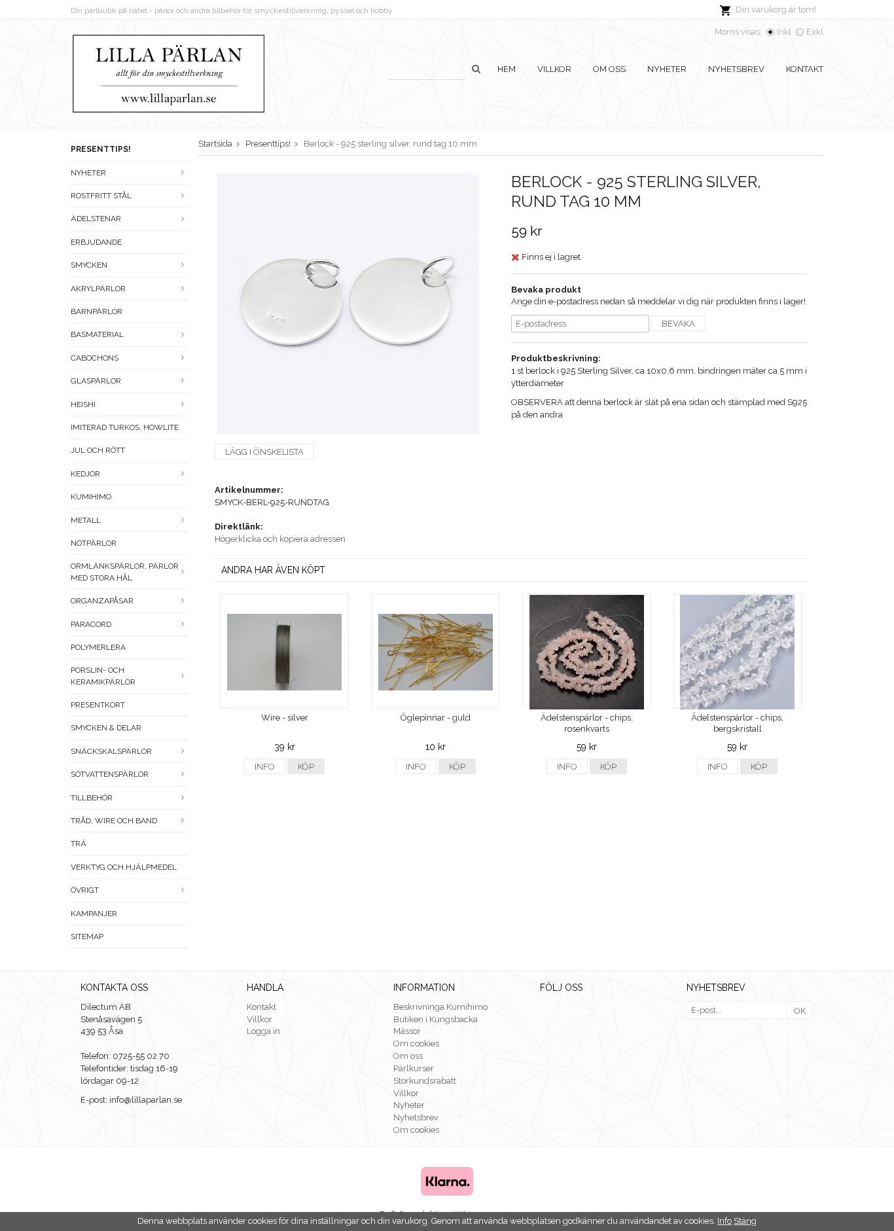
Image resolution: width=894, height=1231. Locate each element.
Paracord (91, 624)
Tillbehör (92, 797)
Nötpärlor (93, 543)
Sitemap (87, 936)
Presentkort (98, 704)
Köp (306, 767)
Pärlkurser (413, 1068)
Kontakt (804, 69)
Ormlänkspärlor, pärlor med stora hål (125, 572)
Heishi (83, 404)
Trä (78, 843)
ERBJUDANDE (96, 242)
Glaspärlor (96, 380)
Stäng (745, 1221)
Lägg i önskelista (264, 452)
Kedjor (85, 473)
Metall (86, 520)
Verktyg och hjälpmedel (124, 867)
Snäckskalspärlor (111, 751)
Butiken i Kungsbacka (435, 1019)
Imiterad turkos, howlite (125, 427)
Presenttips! (101, 149)
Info (265, 767)
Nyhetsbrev (736, 69)
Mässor (407, 1031)
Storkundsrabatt (424, 1081)
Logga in (263, 1031)
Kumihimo (91, 496)
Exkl (814, 32)
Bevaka (678, 324)
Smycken (89, 265)
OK (800, 1011)
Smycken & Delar (106, 727)
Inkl (784, 32)
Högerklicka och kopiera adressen (280, 539)
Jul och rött (98, 450)
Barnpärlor (96, 311)
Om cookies (416, 1043)
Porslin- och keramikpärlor (103, 676)
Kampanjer (94, 913)
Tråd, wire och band (114, 820)
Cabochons (94, 358)
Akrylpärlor (98, 288)
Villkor (554, 69)
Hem (506, 69)
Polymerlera (98, 647)
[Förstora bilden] (348, 303)
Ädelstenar (96, 218)
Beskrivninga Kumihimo (440, 1007)
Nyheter (667, 69)
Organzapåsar (102, 600)
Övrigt (85, 890)
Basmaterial (97, 334)
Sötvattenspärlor (110, 774)
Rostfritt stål (101, 195)
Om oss (609, 69)
